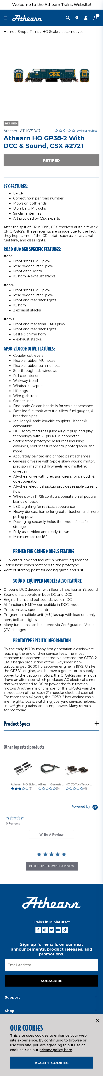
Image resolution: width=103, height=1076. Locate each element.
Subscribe (52, 980)
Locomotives (72, 31)
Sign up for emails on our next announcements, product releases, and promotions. (51, 949)
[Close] (97, 1021)
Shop (22, 31)
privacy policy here (55, 1050)
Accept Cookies (52, 1062)
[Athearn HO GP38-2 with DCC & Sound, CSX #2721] (51, 75)
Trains (34, 31)
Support (12, 997)
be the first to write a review (51, 866)
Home (9, 31)
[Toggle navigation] (8, 18)
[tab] (51, 834)
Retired (51, 160)
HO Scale (50, 31)
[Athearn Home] (27, 18)
